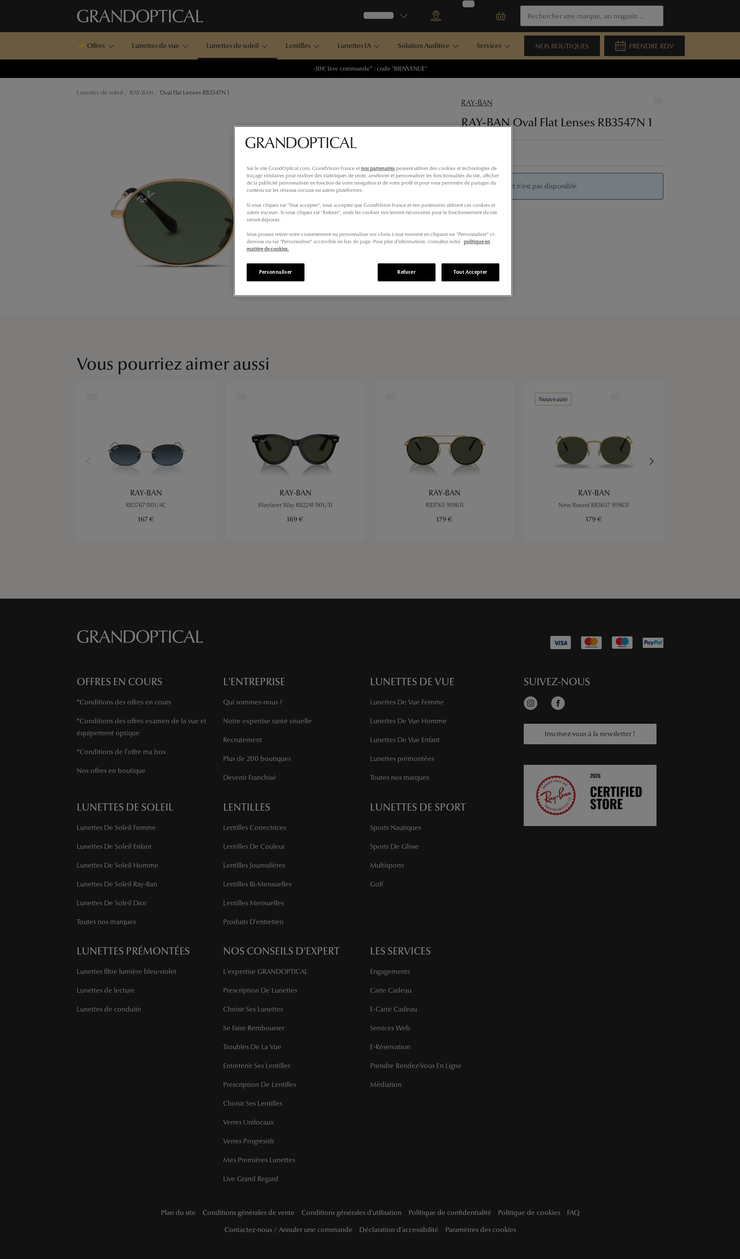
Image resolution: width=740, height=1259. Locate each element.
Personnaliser (275, 272)
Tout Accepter (470, 272)
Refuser (406, 272)
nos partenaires (378, 168)
